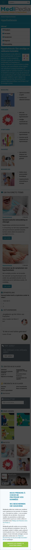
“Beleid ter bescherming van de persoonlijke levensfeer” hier (15, 537)
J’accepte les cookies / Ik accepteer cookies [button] (15, 544)
